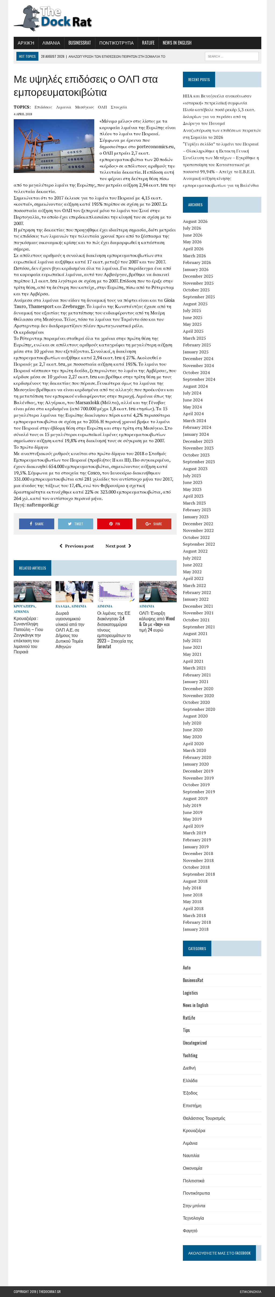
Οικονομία (192, 1168)
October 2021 (196, 620)
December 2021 (198, 606)
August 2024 (195, 386)
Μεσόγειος (84, 107)
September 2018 (199, 874)
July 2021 (192, 640)
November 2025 (198, 283)
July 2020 (192, 723)
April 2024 (193, 413)
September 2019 (199, 792)
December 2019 (198, 771)
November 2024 (198, 365)
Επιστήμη (192, 1105)
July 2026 (192, 228)
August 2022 (195, 551)
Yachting (190, 1055)
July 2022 (192, 558)
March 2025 (194, 338)
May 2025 (192, 324)
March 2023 (194, 503)
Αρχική (26, 42)
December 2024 (198, 358)
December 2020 (198, 688)
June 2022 (192, 565)
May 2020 (192, 737)
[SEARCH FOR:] (232, 55)
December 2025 (198, 276)
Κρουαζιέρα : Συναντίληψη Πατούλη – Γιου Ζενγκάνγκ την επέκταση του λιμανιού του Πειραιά (28, 635)
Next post (116, 546)
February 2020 (197, 757)
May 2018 (192, 901)
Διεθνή (189, 1067)
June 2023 (192, 482)
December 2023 (198, 441)
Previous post (79, 546)
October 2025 (196, 290)
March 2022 (194, 585)
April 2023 (193, 496)
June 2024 (192, 400)
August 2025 (195, 304)
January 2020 (196, 764)
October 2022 (196, 537)
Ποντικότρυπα (116, 42)
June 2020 (192, 730)
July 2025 (192, 310)
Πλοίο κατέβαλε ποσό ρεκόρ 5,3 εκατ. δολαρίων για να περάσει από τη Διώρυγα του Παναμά (219, 116)
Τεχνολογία (193, 1218)
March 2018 (194, 915)
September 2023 (199, 462)
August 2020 (195, 716)
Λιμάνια (51, 42)
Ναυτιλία (191, 1155)
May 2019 (192, 819)
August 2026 (195, 221)
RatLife (148, 42)
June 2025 (192, 317)
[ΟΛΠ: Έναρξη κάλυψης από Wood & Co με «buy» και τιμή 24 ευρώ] (158, 599)
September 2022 (199, 544)
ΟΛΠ (102, 107)
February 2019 (197, 840)
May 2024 (192, 407)
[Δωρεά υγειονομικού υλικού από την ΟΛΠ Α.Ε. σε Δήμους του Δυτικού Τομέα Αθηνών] (74, 599)
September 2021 (199, 627)
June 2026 (192, 235)
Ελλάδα (63, 606)
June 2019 (192, 812)
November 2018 (198, 860)
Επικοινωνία (250, 1291)
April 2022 (193, 578)
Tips (186, 1030)
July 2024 (192, 393)
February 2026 (197, 262)
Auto (186, 967)
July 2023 (192, 476)
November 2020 (198, 695)
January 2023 (196, 517)
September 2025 (199, 297)
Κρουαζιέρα (24, 606)
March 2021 (194, 668)
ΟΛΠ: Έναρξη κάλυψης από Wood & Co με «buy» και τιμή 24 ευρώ (157, 621)
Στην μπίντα (194, 1205)
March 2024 (194, 420)
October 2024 (196, 372)
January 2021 (196, 681)
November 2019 (198, 778)
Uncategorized (195, 1042)
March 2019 (194, 833)
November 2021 (198, 613)
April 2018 (193, 908)
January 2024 (196, 434)
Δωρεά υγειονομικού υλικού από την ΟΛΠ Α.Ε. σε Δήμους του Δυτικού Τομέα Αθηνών (70, 630)
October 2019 (196, 785)
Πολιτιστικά (193, 1180)
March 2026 (194, 256)
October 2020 (196, 702)
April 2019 (193, 826)
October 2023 (196, 455)
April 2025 (193, 331)
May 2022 (192, 572)
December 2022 (198, 524)
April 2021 (193, 661)
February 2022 (197, 592)
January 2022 (196, 599)
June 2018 (192, 895)
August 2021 (195, 633)
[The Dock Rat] (53, 18)
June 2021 (192, 647)
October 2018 (196, 867)
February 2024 (197, 427)
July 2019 (192, 805)
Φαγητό (190, 1230)
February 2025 (197, 345)
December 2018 (198, 853)
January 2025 (196, 352)
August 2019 (195, 798)
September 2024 (199, 379)
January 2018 (196, 929)
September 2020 (199, 709)
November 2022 (198, 530)
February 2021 (197, 675)
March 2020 (194, 750)
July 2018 (192, 888)
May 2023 (192, 489)
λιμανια (63, 107)
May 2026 (192, 242)
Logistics (190, 993)
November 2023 (198, 448)
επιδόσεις (43, 107)
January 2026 (196, 269)
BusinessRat (79, 42)
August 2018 (195, 881)
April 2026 (193, 249)
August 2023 (195, 469)
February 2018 (197, 922)
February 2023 (197, 510)
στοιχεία (119, 107)
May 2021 (192, 654)
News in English (177, 42)
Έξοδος (190, 1092)
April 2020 (193, 744)
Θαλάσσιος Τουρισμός (204, 1118)
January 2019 (196, 847)
